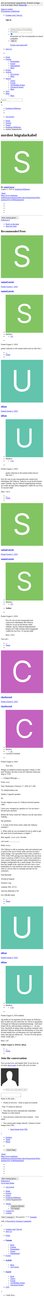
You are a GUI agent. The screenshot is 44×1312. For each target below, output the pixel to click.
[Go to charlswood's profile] (22, 692)
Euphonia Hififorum (22, 189)
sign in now (12, 1065)
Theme (8, 1204)
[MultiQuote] (7, 353)
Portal (8, 57)
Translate (33, 1217)
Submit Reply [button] (11, 1150)
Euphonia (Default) (17, 1206)
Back (12, 1245)
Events (8, 70)
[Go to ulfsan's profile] (22, 402)
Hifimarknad (15, 66)
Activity (9, 72)
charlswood (6, 706)
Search (8, 79)
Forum (12, 64)
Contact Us (10, 1211)
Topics (12, 81)
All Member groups (17, 85)
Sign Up (9, 49)
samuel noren (9, 187)
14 (11, 751)
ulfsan (4, 406)
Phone (8, 1142)
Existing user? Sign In (14, 15)
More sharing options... (9, 218)
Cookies (9, 1213)
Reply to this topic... (8, 1099)
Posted (9, 287)
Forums (8, 59)
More (12, 68)
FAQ (7, 91)
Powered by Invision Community (19, 1221)
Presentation (14, 61)
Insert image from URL (19, 1129)
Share (3, 193)
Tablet (8, 1140)
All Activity (14, 74)
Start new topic (11, 226)
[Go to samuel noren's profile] (22, 183)
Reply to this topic (12, 224)
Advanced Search (16, 87)
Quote (8, 355)
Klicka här (23, 5)
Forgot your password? (18, 45)
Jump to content (7, 9)
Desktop (9, 1137)
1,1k (12, 461)
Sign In (13, 41)
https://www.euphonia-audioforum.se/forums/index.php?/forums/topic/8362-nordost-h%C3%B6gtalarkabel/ (20, 197)
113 (11, 336)
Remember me (15, 36)
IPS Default (15, 1209)
